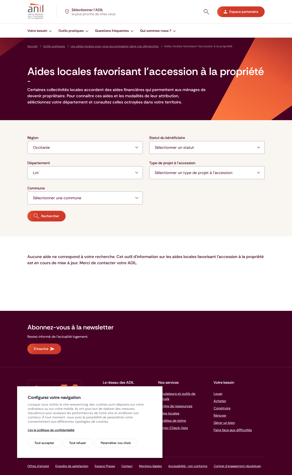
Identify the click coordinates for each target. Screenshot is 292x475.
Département (38, 163)
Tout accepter (44, 443)
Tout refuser (77, 443)
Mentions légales (150, 466)
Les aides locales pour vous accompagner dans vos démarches (115, 46)
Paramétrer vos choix (116, 443)
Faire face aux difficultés (233, 430)
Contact (127, 466)
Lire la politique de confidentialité (51, 430)
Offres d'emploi (38, 466)
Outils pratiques (54, 46)
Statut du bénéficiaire (167, 137)
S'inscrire (41, 349)
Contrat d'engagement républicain (237, 466)
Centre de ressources (175, 406)
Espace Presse (105, 466)
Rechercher (50, 216)
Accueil (32, 46)
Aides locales (168, 413)
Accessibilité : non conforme (187, 466)
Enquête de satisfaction (71, 466)
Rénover (220, 415)
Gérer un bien (224, 422)
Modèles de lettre (172, 420)
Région (32, 137)
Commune (36, 188)
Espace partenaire (243, 11)
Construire (222, 408)
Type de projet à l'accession (172, 163)
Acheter (220, 401)
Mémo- (173, 428)
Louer (218, 393)
